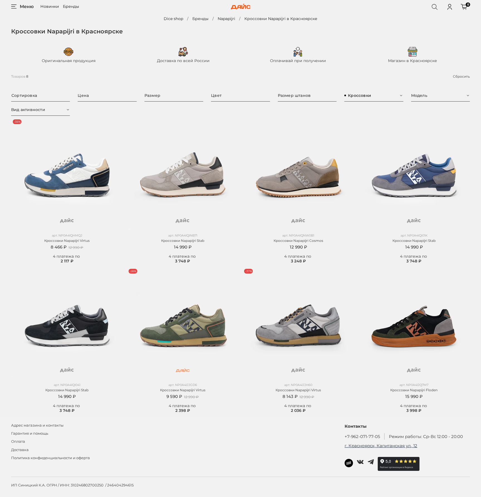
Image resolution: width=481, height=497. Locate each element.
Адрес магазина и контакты (37, 425)
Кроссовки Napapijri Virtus (67, 240)
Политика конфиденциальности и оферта (50, 458)
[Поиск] (434, 7)
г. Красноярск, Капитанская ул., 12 (381, 445)
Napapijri (226, 18)
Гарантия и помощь (29, 433)
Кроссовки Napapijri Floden (414, 390)
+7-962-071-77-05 (362, 436)
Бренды (71, 6)
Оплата (18, 441)
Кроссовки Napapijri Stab (182, 240)
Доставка (20, 450)
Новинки (49, 6)
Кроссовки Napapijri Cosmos (298, 240)
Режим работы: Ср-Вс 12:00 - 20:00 (426, 436)
